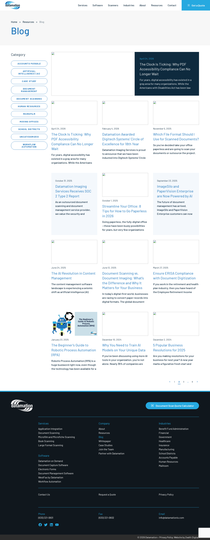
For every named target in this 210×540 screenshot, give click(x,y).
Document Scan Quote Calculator (175, 405)
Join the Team (106, 449)
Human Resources (29, 106)
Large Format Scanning (50, 445)
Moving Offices (29, 121)
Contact (172, 5)
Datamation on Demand (50, 460)
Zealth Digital (191, 537)
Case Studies (105, 445)
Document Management (29, 89)
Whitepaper (105, 441)
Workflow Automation (29, 145)
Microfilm (29, 113)
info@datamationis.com (171, 517)
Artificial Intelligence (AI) (29, 72)
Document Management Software (56, 473)
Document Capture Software (53, 465)
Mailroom (163, 465)
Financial (164, 432)
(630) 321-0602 (106, 517)
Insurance (164, 445)
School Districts (29, 129)
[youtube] (57, 525)
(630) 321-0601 (45, 517)
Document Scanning (29, 98)
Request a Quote (107, 494)
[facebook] (40, 525)
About (142, 5)
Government (165, 436)
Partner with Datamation (111, 453)
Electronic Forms (47, 469)
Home (14, 21)
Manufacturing (166, 449)
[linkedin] (51, 525)
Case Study (29, 81)
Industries (128, 5)
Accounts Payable (29, 63)
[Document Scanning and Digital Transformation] (12, 5)
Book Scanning (46, 441)
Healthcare (164, 441)
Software (98, 5)
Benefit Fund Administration (174, 428)
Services (82, 5)
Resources (156, 5)
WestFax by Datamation (50, 477)
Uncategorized (29, 136)
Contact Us (44, 494)
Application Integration (50, 428)
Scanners (113, 5)
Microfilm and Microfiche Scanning (56, 436)
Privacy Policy (166, 494)
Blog (101, 436)
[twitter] (46, 525)
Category (18, 54)
